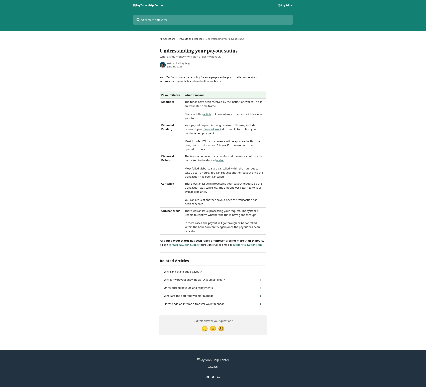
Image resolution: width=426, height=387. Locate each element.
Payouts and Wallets (190, 38)
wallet (220, 160)
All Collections (167, 38)
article (207, 114)
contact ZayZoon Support (185, 245)
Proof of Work (212, 129)
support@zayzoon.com (247, 245)
